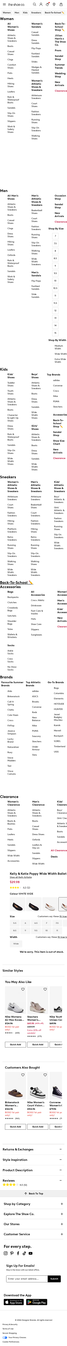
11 (55, 295)
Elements (58, 698)
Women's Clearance (13, 803)
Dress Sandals (35, 41)
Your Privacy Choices (17, 1337)
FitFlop (10, 725)
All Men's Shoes (12, 197)
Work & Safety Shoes (11, 129)
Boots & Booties (11, 822)
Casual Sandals (35, 33)
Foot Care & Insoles (37, 612)
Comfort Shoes (11, 66)
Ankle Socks (10, 652)
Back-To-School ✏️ (54, 12)
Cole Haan (12, 715)
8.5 (55, 258)
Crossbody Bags (12, 609)
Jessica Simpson (11, 732)
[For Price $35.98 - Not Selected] (17, 904)
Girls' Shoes (34, 427)
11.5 (55, 303)
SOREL (57, 741)
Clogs (10, 59)
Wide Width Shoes (10, 461)
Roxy (9, 752)
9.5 (55, 273)
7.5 (55, 243)
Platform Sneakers (12, 530)
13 (55, 318)
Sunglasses (36, 634)
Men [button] (17, 12)
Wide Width (61, 354)
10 (55, 280)
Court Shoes (34, 105)
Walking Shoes (35, 137)
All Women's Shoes (12, 26)
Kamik (57, 725)
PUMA (56, 401)
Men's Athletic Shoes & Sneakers (36, 200)
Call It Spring (10, 703)
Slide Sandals (35, 295)
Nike (55, 396)
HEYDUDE (59, 704)
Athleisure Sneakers (36, 97)
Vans (34, 755)
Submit (54, 1278)
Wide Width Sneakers (36, 262)
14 (55, 325)
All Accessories (38, 593)
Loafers (11, 91)
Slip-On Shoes (11, 114)
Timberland (59, 746)
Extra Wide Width (60, 360)
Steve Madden (11, 759)
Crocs (56, 391)
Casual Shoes (10, 53)
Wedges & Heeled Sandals (36, 70)
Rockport (58, 736)
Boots (10, 46)
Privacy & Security (9, 1324)
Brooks (35, 701)
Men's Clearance (38, 803)
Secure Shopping (9, 1333)
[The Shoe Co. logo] (16, 4)
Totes (10, 629)
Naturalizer (13, 747)
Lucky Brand (10, 740)
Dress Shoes (10, 235)
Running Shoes (35, 121)
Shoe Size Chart (59, 442)
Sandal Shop (59, 206)
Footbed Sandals (35, 55)
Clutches (12, 602)
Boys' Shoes (34, 376)
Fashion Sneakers (36, 113)
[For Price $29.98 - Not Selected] (34, 904)
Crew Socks (10, 660)
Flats (9, 73)
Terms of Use (8, 1329)
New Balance (36, 719)
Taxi (9, 766)
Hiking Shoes (10, 85)
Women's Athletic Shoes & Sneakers (36, 85)
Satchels (11, 616)
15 (55, 333)
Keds (34, 712)
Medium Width (59, 347)
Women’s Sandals (36, 25)
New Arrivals (59, 215)
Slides (34, 61)
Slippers (11, 121)
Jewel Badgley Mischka (58, 717)
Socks (10, 645)
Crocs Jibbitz (37, 600)
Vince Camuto (11, 772)
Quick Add (15, 1044)
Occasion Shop (60, 197)
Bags (10, 591)
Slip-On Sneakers (36, 129)
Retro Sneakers (12, 538)
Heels (10, 78)
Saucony (36, 736)
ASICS (35, 696)
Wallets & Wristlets (12, 636)
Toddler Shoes (11, 384)
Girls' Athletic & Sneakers (59, 510)
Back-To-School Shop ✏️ (58, 423)
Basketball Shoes (36, 212)
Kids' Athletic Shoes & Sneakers (59, 486)
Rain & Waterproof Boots (13, 100)
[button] (23, 989)
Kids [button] (25, 12)
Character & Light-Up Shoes (12, 418)
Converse (57, 385)
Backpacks (13, 597)
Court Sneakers (35, 514)
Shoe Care (36, 624)
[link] (14, 1023)
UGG (56, 751)
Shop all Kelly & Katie (21, 877)
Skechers (57, 406)
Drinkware (36, 605)
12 (55, 310)
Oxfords (11, 255)
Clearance (61, 221)
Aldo (9, 691)
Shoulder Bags (11, 622)
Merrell (57, 730)
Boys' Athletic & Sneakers (59, 499)
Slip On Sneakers (58, 536)
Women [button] (7, 12)
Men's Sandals (36, 274)
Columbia (59, 693)
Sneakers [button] (36, 12)
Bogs (56, 688)
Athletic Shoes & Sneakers (12, 38)
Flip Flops (36, 48)
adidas (56, 380)
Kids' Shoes (10, 376)
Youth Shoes (10, 392)
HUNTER (58, 709)
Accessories (60, 414)
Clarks (10, 709)
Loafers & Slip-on (37, 846)
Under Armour (36, 748)
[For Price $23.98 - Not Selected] (50, 904)
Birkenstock (13, 696)
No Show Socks (12, 668)
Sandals (11, 108)
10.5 (55, 288)
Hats (33, 619)
